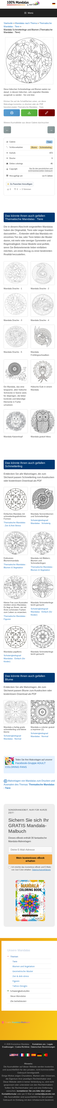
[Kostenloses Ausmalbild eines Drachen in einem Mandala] (43, 284)
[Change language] (53, 3)
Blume (34, 147)
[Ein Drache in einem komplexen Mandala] (16, 284)
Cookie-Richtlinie (22, 1047)
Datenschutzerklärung (41, 870)
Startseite (8, 23)
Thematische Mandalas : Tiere (24, 219)
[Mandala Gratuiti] (28, 1055)
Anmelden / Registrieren (47, 3)
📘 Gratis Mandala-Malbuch (15, 1022)
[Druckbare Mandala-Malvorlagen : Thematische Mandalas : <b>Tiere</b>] (5, 781)
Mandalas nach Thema (26, 23)
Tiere (49, 142)
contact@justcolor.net (45, 1094)
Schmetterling (45, 147)
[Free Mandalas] (14, 1055)
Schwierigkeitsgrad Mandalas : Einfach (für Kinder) (41, 612)
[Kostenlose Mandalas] (31, 3)
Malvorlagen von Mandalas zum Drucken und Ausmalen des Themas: (29, 784)
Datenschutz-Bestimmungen (43, 1047)
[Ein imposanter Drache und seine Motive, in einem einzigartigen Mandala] (43, 316)
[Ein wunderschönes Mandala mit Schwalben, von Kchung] (43, 347)
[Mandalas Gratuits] (22, 1055)
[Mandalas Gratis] (33, 1055)
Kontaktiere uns (39, 1044)
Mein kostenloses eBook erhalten (30, 859)
